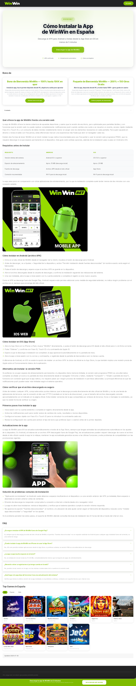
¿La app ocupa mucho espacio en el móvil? (19, 554)
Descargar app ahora (94, 682)
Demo (13, 608)
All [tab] (5, 592)
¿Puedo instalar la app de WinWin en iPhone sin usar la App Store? (28, 543)
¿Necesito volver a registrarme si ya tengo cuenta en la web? (26, 564)
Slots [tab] (19, 592)
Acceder (128, 3)
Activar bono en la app (35, 100)
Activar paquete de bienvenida (101, 100)
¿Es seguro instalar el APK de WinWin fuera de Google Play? (25, 530)
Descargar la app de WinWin (68, 50)
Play (13, 604)
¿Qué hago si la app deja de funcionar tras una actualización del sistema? (31, 575)
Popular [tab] (12, 592)
